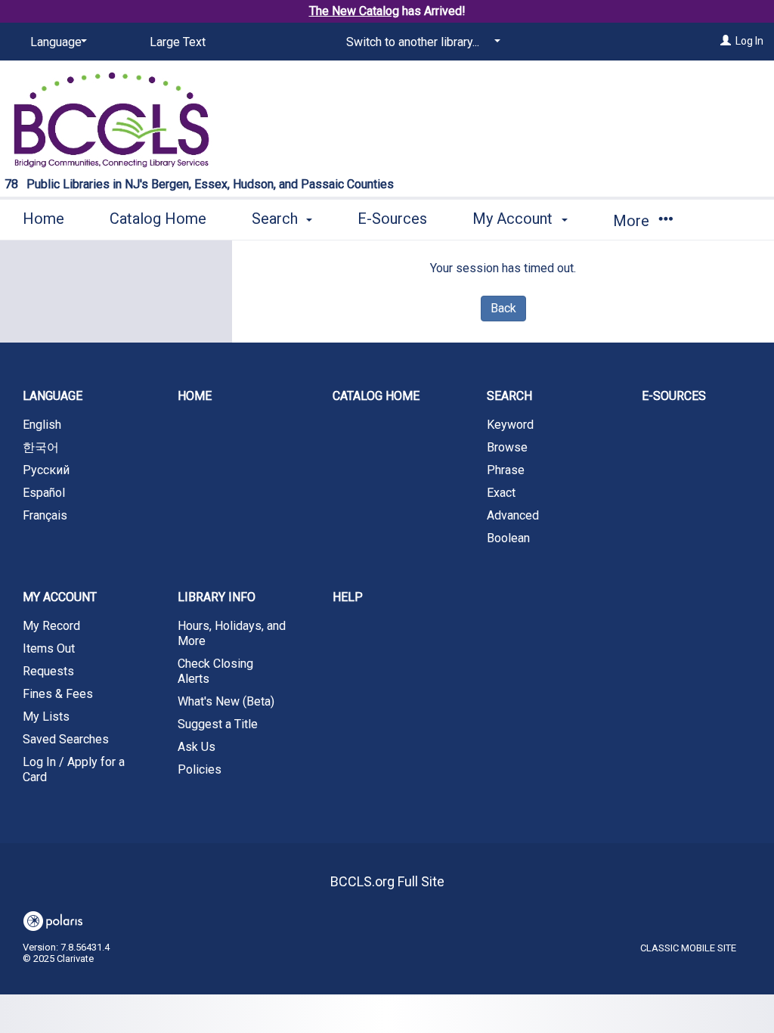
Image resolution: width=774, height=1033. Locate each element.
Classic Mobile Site (688, 948)
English (42, 424)
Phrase (506, 470)
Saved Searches (66, 739)
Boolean (508, 538)
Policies (199, 769)
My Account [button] (514, 218)
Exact (501, 492)
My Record (51, 626)
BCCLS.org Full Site (387, 881)
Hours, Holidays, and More (232, 633)
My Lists (46, 716)
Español (44, 492)
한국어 (41, 447)
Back (503, 308)
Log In (749, 41)
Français (45, 515)
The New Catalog (354, 11)
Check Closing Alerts (215, 671)
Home (43, 218)
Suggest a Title (218, 724)
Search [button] (277, 218)
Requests (48, 671)
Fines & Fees (58, 694)
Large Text (178, 42)
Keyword (510, 424)
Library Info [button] (216, 597)
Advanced (513, 515)
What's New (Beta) (226, 701)
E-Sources (392, 218)
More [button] (633, 221)
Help (348, 597)
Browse (507, 447)
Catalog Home (158, 218)
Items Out (49, 648)
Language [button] (52, 396)
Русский (46, 470)
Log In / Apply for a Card (74, 769)
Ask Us (196, 747)
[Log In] (725, 41)
